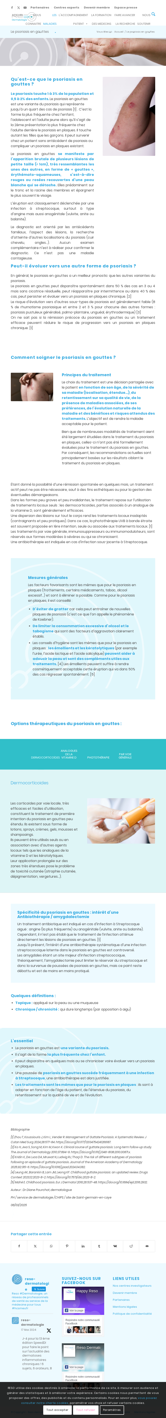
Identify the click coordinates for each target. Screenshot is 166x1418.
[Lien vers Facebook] (12, 7)
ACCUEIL (17, 15)
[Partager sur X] (35, 1246)
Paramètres (112, 1410)
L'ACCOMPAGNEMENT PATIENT (73, 16)
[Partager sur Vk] (115, 1246)
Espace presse (125, 7)
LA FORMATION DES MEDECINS (101, 16)
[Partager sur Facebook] (19, 1246)
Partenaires (39, 7)
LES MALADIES (50, 16)
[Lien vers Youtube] (25, 7)
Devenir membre (97, 7)
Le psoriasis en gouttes (30, 31)
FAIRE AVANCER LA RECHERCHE (125, 16)
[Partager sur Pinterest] (67, 1246)
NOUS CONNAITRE (33, 16)
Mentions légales (125, 1307)
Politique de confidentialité (132, 1314)
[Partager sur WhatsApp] (51, 1246)
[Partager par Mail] (147, 1246)
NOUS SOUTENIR (143, 16)
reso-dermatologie (32, 1322)
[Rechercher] (153, 14)
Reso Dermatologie (93, 1347)
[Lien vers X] (18, 7)
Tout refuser (85, 1410)
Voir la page (76, 1310)
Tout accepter (57, 1410)
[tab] (41, 759)
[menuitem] (40, 8)
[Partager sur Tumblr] (99, 1246)
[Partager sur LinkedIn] (83, 1246)
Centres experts (66, 7)
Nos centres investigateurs (132, 1286)
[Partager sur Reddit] (131, 1246)
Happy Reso (87, 1291)
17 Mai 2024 (28, 1330)
